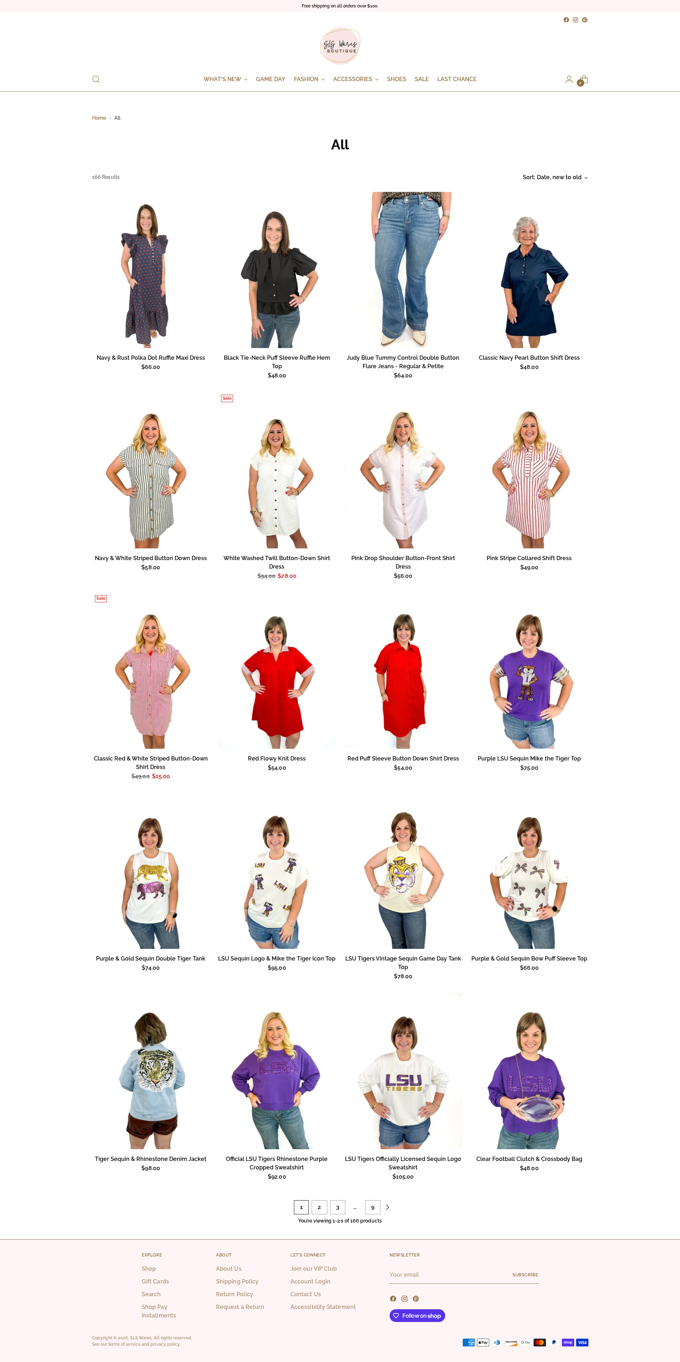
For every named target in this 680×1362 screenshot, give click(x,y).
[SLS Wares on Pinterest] (585, 20)
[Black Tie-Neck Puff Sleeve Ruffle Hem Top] (276, 270)
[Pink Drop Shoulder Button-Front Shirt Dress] (403, 470)
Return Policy (234, 1294)
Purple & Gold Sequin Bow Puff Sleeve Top (529, 958)
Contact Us (305, 1294)
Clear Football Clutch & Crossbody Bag (529, 1159)
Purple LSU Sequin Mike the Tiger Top (529, 758)
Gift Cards (155, 1281)
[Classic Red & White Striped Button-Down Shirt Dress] (150, 670)
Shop (149, 1268)
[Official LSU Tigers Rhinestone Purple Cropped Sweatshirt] (276, 1071)
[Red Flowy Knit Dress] (276, 670)
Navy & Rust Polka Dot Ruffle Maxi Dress (151, 357)
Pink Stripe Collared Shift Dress (529, 558)
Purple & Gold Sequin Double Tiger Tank (150, 958)
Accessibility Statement (323, 1307)
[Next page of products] (387, 1207)
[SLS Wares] (340, 46)
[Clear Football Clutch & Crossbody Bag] (529, 1071)
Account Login (310, 1281)
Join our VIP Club (313, 1268)
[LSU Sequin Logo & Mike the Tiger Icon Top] (276, 871)
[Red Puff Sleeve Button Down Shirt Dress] (403, 670)
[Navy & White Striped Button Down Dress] (150, 470)
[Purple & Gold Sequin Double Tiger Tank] (150, 871)
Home (99, 118)
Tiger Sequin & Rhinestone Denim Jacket (150, 1159)
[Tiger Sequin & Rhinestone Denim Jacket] (150, 1071)
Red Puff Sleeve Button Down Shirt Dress (403, 758)
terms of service (124, 1344)
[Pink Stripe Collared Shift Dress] (529, 470)
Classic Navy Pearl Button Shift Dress (529, 357)
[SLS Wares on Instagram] (575, 20)
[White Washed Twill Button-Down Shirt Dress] (276, 470)
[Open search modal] (96, 79)
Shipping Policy (237, 1281)
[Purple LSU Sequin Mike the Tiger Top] (529, 670)
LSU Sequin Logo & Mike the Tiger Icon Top (276, 958)
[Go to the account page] (569, 79)
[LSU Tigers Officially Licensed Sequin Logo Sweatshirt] (403, 1071)
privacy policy (165, 1344)
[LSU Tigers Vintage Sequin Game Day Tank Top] (403, 871)
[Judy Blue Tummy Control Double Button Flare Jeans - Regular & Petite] (403, 270)
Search (151, 1294)
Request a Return (240, 1307)
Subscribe (525, 1274)
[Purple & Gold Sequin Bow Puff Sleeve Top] (529, 871)
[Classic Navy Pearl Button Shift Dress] (529, 270)
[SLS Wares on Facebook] (566, 20)
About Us (229, 1268)
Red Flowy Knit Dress (277, 758)
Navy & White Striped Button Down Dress (151, 558)
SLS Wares (141, 1337)
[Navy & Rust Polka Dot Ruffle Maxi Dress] (150, 270)
